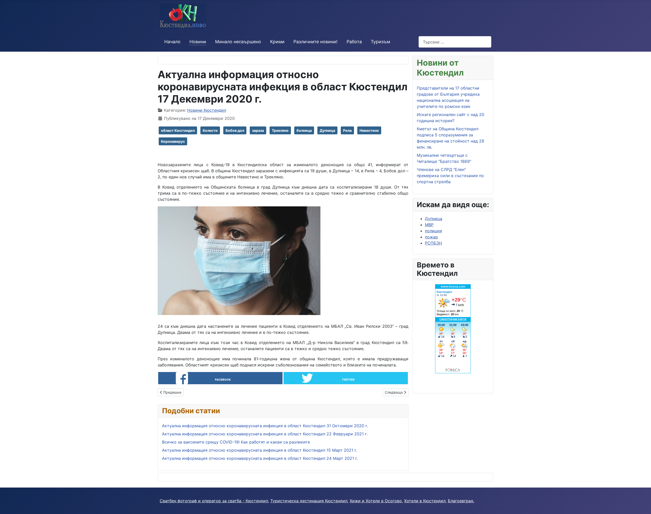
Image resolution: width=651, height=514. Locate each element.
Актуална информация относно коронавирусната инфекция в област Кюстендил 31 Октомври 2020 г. (265, 425)
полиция (433, 230)
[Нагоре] (642, 504)
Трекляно (280, 130)
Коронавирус (173, 141)
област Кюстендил (178, 130)
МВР (429, 224)
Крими (277, 41)
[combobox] (455, 42)
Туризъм (380, 41)
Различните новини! (315, 41)
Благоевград (460, 500)
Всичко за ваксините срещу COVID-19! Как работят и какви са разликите (236, 442)
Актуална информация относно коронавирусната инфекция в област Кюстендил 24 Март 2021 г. (260, 458)
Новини (197, 41)
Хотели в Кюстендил (425, 500)
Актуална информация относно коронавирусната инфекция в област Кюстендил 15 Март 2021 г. (259, 450)
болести (210, 130)
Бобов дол (235, 130)
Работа (354, 41)
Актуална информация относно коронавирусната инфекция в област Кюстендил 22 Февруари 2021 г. (264, 433)
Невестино (369, 130)
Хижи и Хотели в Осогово (376, 500)
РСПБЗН (433, 243)
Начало (172, 41)
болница (304, 130)
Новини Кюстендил (206, 110)
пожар (431, 236)
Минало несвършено (238, 41)
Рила (347, 130)
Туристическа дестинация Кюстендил (308, 500)
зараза (258, 130)
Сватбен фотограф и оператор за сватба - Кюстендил (214, 500)
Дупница (327, 130)
